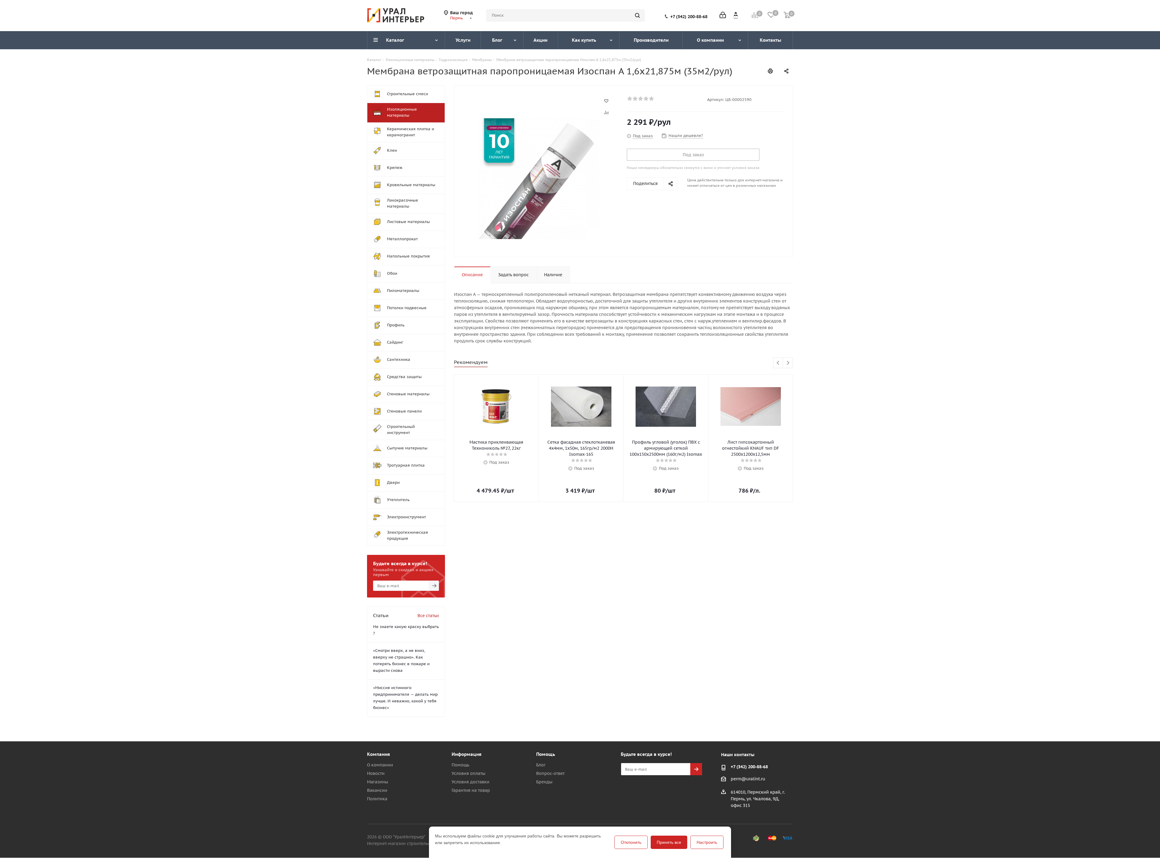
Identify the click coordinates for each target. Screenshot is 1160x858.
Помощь (460, 765)
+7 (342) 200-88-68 (688, 16)
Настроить (707, 842)
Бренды (544, 782)
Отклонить (631, 842)
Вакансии (377, 790)
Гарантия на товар (471, 790)
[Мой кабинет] (723, 15)
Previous (778, 363)
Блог (541, 765)
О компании (380, 765)
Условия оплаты (468, 773)
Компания (378, 754)
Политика (377, 798)
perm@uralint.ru (748, 779)
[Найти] (637, 15)
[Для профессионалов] (736, 15)
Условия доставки (470, 782)
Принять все (669, 842)
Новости (376, 773)
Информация (467, 754)
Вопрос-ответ (550, 773)
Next (788, 363)
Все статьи (428, 615)
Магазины (377, 782)
